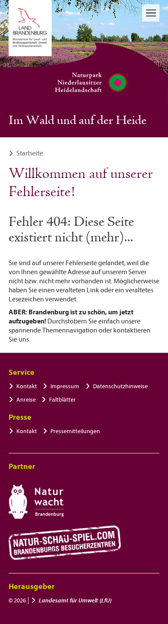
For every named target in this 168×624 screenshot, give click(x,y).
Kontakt (26, 386)
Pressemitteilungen (75, 431)
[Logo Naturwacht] (36, 502)
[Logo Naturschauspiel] (65, 543)
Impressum (64, 386)
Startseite (29, 153)
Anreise (26, 399)
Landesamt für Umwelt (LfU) (75, 600)
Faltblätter (62, 399)
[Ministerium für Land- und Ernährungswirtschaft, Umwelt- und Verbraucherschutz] (30, 28)
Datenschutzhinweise (120, 386)
